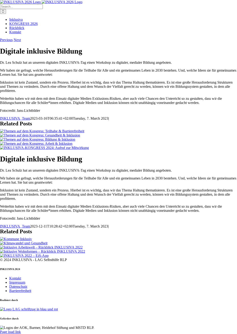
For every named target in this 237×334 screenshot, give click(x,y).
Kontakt (15, 278)
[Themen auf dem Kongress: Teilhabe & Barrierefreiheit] (42, 131)
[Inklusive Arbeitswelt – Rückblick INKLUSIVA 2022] (41, 247)
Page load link (10, 332)
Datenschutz (18, 286)
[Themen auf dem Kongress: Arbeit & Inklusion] (36, 144)
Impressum (17, 282)
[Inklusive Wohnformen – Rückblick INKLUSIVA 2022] (42, 251)
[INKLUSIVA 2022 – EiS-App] (24, 256)
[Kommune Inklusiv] (16, 239)
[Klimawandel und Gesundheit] (23, 243)
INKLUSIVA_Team (15, 118)
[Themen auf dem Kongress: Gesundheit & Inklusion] (40, 135)
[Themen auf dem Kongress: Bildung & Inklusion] (37, 139)
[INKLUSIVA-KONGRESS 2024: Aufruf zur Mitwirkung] (44, 148)
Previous (6, 40)
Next (17, 40)
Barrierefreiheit (20, 291)
